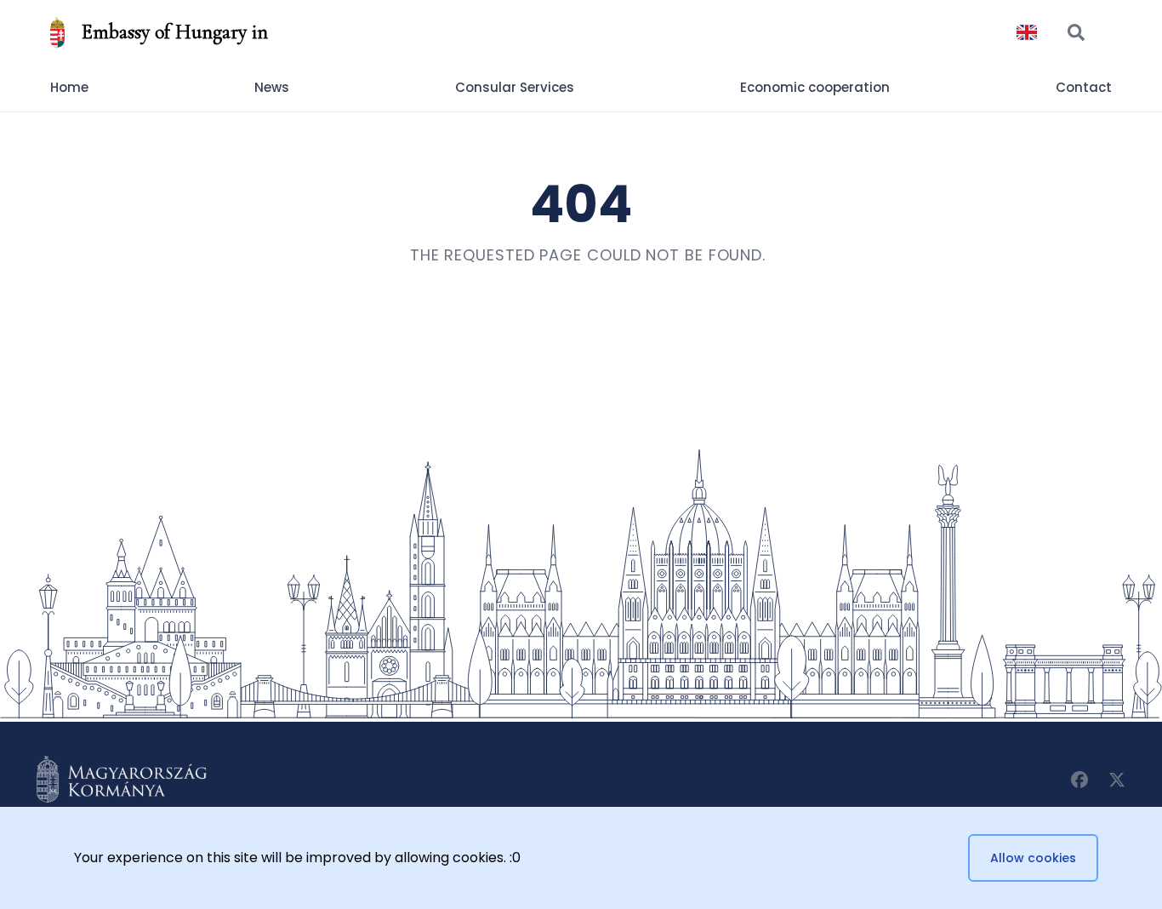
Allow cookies (1033, 857)
